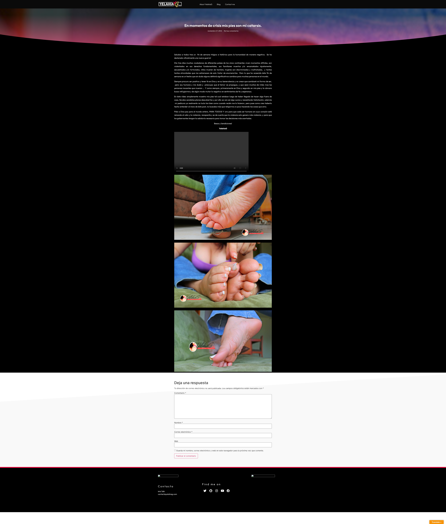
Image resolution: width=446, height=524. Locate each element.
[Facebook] (228, 491)
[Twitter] (205, 491)
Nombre (178, 422)
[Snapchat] (211, 491)
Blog (218, 4)
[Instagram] (217, 491)
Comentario (180, 393)
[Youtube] (222, 491)
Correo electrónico (183, 432)
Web (176, 441)
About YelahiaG (206, 4)
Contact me (230, 4)
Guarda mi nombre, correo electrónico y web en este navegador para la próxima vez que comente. (220, 450)
